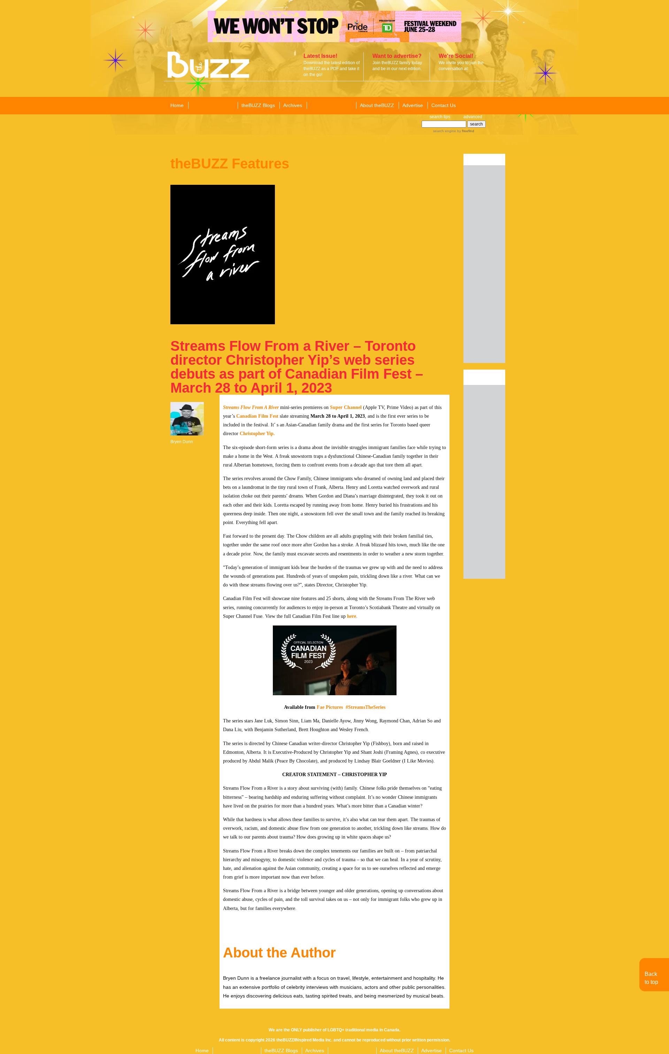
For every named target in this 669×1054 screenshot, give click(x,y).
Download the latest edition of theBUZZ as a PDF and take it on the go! (331, 68)
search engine (444, 131)
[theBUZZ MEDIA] (331, 105)
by (465, 131)
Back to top (651, 978)
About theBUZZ (377, 105)
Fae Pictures (330, 707)
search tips (440, 116)
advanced (472, 116)
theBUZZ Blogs (258, 105)
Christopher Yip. (257, 433)
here (351, 616)
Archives (292, 105)
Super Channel (346, 407)
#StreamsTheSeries (365, 707)
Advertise (412, 105)
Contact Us (443, 105)
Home (177, 105)
